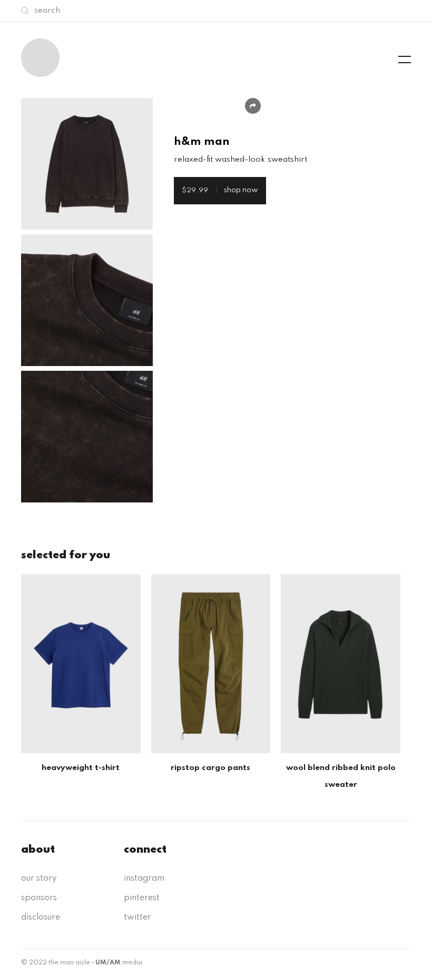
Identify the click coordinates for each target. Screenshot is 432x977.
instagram (144, 878)
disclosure (40, 917)
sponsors (39, 898)
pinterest (142, 898)
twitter (137, 917)
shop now (220, 190)
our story (39, 878)
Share (253, 106)
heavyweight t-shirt (81, 768)
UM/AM (108, 963)
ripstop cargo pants (210, 768)
